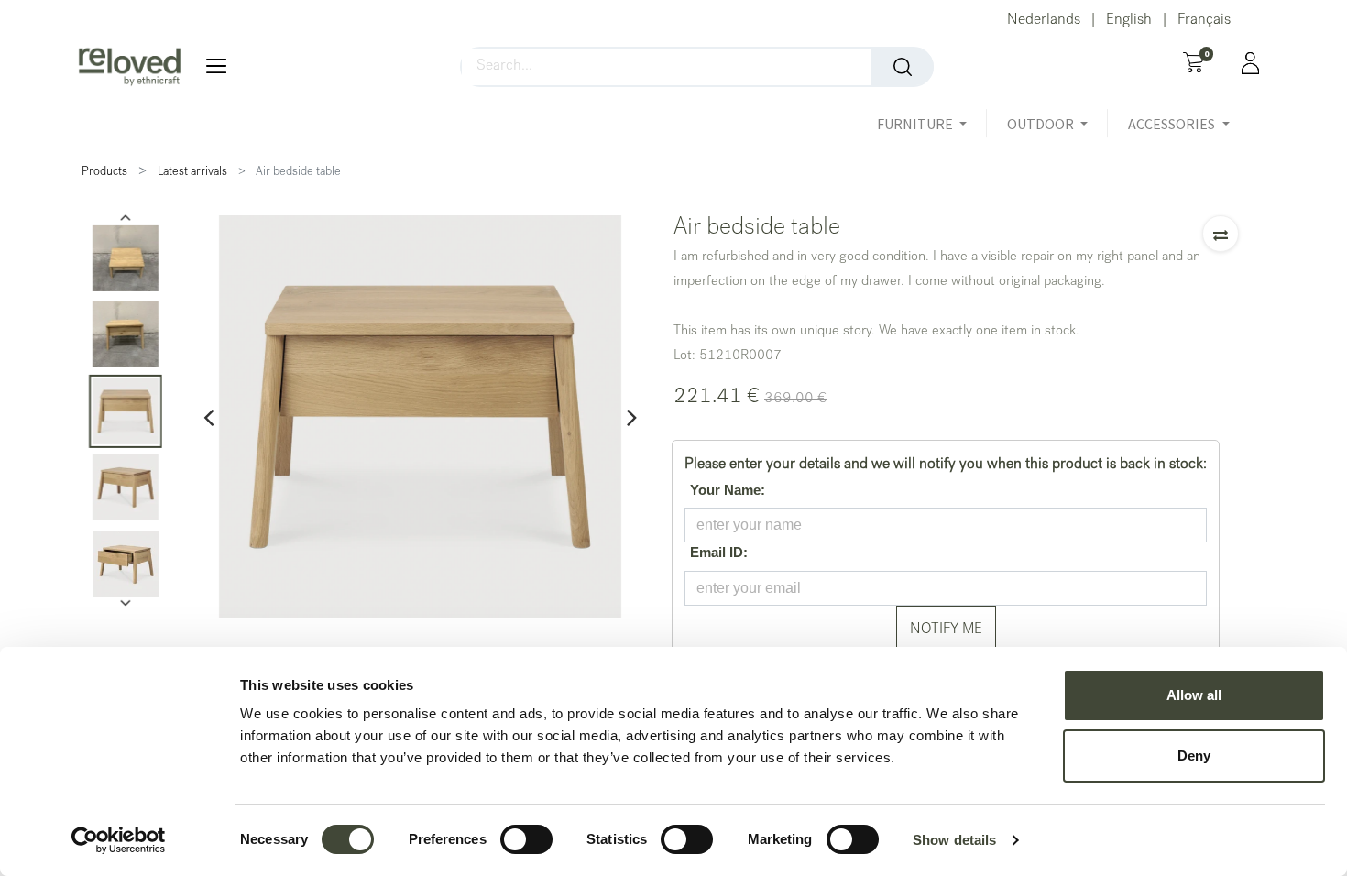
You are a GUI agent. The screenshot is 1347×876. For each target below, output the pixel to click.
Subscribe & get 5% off (673, 465)
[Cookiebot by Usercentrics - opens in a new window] (118, 840)
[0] (1193, 65)
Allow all (1193, 695)
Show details (954, 840)
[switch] (526, 839)
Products (104, 173)
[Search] (902, 67)
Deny (1193, 755)
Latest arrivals (192, 173)
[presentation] (208, 417)
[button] (1220, 233)
